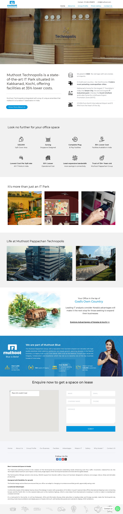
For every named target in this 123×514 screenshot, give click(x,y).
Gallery (13, 278)
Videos (81, 278)
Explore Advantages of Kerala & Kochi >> (90, 322)
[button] (17, 107)
